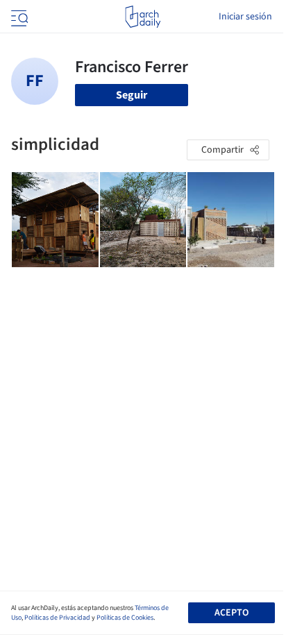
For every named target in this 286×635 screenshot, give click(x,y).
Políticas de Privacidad (57, 618)
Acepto (231, 613)
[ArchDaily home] (142, 17)
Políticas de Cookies (124, 618)
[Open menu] (18, 16)
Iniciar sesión (245, 17)
